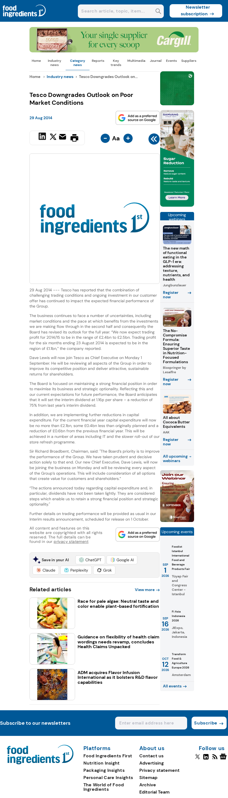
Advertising (151, 763)
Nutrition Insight (101, 763)
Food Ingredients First (107, 755)
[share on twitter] (53, 138)
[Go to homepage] (40, 762)
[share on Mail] (63, 137)
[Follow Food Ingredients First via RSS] (214, 759)
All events (172, 686)
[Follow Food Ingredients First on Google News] (223, 759)
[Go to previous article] (154, 140)
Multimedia (136, 61)
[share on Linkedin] (43, 137)
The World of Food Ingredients (103, 787)
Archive (147, 784)
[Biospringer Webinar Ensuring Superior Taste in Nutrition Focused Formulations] (177, 520)
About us (152, 748)
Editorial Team (154, 792)
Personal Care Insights (108, 777)
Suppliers (188, 61)
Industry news (54, 63)
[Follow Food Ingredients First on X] (197, 759)
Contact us (151, 755)
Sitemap (148, 777)
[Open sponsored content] (114, 50)
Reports (98, 61)
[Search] (158, 12)
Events (171, 61)
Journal (156, 61)
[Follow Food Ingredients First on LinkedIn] (206, 759)
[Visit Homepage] (24, 20)
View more (145, 589)
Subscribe (205, 723)
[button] (90, 559)
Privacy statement (159, 770)
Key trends (116, 63)
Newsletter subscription (195, 10)
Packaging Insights (104, 770)
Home (36, 61)
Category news (77, 63)
